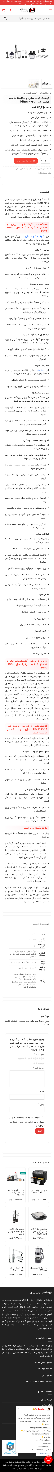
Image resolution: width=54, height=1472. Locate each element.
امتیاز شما (39, 1054)
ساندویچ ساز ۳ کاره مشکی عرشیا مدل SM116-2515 (39, 1231)
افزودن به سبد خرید (25, 161)
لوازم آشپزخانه (45, 93)
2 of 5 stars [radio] (39, 1058)
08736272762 (45, 1369)
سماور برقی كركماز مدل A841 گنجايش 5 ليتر (16, 1231)
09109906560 (31, 1381)
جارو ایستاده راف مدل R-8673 (17, 1269)
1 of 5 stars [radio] (43, 1058)
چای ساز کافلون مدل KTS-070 (38, 1269)
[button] (50, 10)
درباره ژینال (46, 1399)
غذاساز (32, 168)
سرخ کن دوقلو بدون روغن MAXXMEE (39, 1191)
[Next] (4, 52)
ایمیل (41, 1104)
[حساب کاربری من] (10, 10)
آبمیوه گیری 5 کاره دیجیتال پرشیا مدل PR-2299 (16, 1193)
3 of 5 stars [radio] (32, 1058)
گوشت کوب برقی (30, 93)
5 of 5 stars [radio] (39, 1063)
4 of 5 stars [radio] (22, 1058)
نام (42, 1091)
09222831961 (46, 1381)
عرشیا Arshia (42, 173)
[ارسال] (5, 18)
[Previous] (47, 52)
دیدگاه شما (38, 1067)
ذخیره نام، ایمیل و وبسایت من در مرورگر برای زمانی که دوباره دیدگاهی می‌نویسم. (27, 1121)
